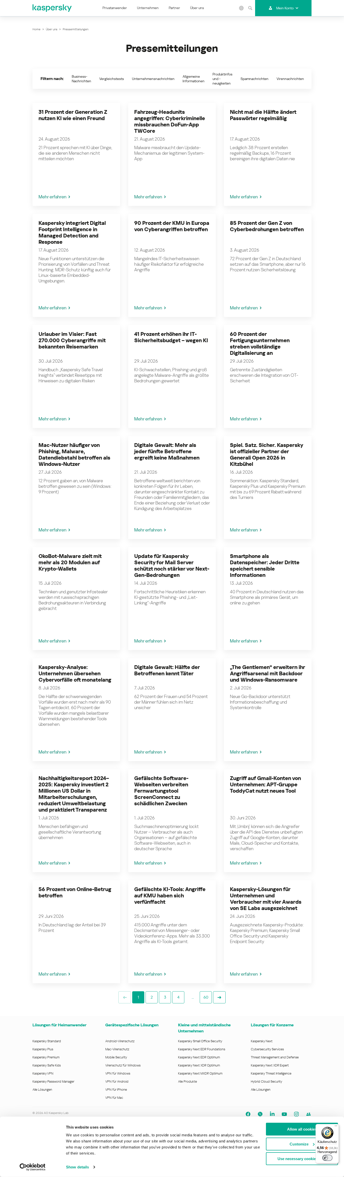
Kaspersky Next (261, 1041)
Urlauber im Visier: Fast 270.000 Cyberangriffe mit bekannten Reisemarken (72, 340)
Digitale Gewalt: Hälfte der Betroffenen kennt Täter (167, 670)
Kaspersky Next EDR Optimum (199, 1057)
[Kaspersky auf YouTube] (284, 1114)
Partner (174, 8)
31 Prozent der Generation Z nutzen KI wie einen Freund (73, 115)
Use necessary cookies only (302, 1159)
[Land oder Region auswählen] (241, 8)
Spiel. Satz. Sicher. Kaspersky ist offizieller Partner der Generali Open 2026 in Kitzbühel (266, 454)
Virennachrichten (290, 79)
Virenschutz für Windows (123, 1065)
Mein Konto (285, 8)
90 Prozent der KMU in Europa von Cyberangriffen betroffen (171, 226)
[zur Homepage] (52, 8)
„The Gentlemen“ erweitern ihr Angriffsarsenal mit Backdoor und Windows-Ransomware (267, 673)
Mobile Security (116, 1057)
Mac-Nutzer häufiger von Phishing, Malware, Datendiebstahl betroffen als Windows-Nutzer (74, 454)
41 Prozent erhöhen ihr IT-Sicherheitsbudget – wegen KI (171, 337)
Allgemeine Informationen (193, 78)
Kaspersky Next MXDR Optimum (200, 1073)
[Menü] (336, 1127)
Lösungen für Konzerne (272, 1025)
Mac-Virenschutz (117, 1049)
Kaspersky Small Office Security (200, 1041)
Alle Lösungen (42, 1089)
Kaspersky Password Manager (53, 1081)
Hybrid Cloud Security (266, 1081)
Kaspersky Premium (45, 1057)
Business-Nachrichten (81, 78)
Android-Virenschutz (119, 1041)
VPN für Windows (117, 1073)
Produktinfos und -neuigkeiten (222, 78)
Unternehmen (148, 8)
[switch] (327, 1158)
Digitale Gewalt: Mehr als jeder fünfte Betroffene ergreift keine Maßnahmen (166, 451)
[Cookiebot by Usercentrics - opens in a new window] (33, 1167)
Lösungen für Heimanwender (59, 1025)
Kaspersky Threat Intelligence (271, 1073)
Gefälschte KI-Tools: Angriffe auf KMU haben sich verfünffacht (169, 895)
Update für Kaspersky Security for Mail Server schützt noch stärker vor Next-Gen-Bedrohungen (171, 565)
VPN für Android (116, 1081)
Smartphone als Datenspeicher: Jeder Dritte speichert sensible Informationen (264, 565)
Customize (299, 1144)
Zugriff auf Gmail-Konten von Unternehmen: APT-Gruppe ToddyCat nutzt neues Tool (265, 784)
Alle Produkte (187, 1081)
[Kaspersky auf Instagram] (296, 1114)
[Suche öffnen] (250, 8)
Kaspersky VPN (42, 1073)
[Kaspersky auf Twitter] (260, 1114)
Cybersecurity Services (267, 1049)
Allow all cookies (302, 1129)
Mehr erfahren (52, 196)
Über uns (197, 8)
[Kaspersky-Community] (308, 1114)
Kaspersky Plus (42, 1049)
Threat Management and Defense (275, 1057)
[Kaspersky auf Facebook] (248, 1114)
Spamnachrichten (254, 79)
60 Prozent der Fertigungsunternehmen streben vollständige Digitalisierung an (260, 343)
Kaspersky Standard (46, 1041)
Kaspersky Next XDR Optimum (199, 1065)
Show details (77, 1167)
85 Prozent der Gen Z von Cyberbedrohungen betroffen (267, 226)
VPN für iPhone (116, 1089)
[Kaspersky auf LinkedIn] (272, 1114)
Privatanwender (114, 8)
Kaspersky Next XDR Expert (270, 1065)
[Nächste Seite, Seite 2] (219, 997)
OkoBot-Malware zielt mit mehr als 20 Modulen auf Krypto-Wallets (70, 562)
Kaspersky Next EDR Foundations (201, 1049)
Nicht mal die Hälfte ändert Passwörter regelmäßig (263, 115)
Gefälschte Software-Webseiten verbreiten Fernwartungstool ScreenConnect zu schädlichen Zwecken (161, 791)
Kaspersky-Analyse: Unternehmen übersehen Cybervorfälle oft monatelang (75, 673)
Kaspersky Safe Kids (46, 1065)
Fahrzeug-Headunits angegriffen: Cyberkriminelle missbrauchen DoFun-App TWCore (169, 121)
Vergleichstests (111, 79)
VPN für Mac (114, 1098)
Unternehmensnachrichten (153, 79)
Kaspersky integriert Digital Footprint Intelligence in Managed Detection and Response (72, 232)
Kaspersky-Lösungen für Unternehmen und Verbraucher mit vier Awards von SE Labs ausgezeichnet (265, 898)
